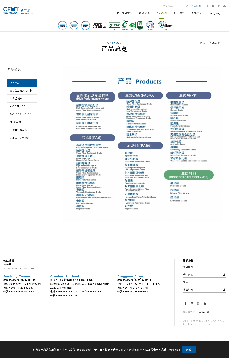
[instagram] (219, 6)
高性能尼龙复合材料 (21, 90)
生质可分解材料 (18, 130)
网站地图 (204, 312)
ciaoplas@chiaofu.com (18, 268)
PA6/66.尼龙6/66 (20, 114)
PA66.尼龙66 (17, 106)
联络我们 (196, 6)
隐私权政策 (189, 312)
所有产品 (15, 82)
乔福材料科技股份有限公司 (20, 10)
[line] (213, 6)
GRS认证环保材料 (20, 138)
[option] (114, 25)
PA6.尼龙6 (16, 98)
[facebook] (207, 6)
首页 (202, 43)
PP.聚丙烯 (15, 122)
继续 (189, 349)
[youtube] (224, 6)
